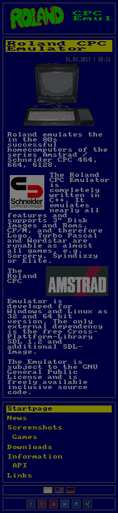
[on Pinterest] (53, 504)
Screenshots (35, 427)
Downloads (30, 447)
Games (24, 436)
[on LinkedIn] (76, 504)
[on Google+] (42, 504)
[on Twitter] (64, 504)
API (19, 465)
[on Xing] (87, 504)
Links (19, 475)
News (17, 418)
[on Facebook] (30, 504)
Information (35, 456)
